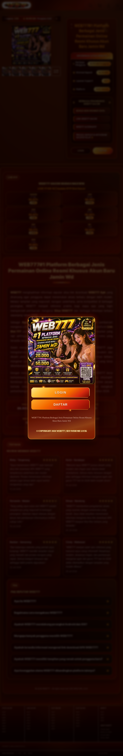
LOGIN (60, 392)
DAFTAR (60, 404)
